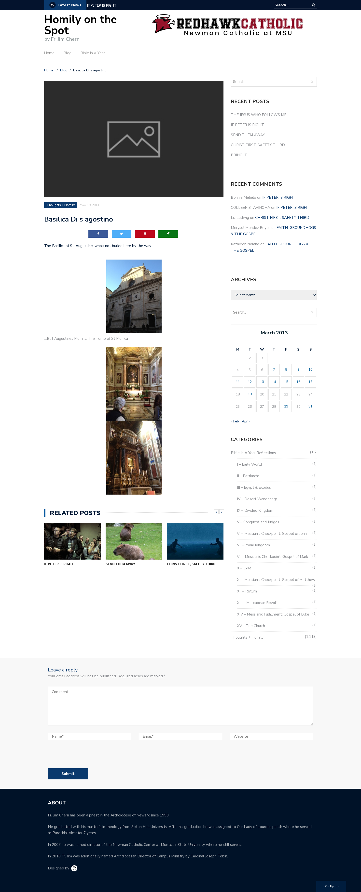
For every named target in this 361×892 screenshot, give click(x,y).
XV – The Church (251, 625)
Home (49, 53)
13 (262, 382)
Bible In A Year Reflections (253, 452)
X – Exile (244, 568)
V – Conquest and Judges (258, 522)
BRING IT (174, 564)
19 (250, 394)
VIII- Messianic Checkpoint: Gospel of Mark (272, 556)
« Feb (235, 421)
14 (274, 382)
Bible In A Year (93, 53)
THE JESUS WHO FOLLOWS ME (258, 114)
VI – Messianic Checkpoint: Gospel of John (272, 533)
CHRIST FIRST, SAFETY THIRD (130, 564)
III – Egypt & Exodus (254, 487)
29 (286, 406)
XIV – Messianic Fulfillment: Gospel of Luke (273, 614)
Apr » (246, 421)
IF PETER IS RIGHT (101, 5)
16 (298, 382)
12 (250, 382)
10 (310, 369)
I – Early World (249, 464)
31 (310, 406)
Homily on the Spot (80, 25)
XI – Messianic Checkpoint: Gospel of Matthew (276, 579)
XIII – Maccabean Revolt (257, 602)
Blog (67, 53)
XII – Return (247, 591)
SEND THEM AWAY (59, 564)
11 (238, 382)
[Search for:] (289, 5)
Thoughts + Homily (61, 205)
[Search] (313, 5)
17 (310, 382)
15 (286, 382)
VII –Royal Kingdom (253, 545)
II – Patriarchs (248, 475)
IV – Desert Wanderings (257, 499)
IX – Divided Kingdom (255, 510)
